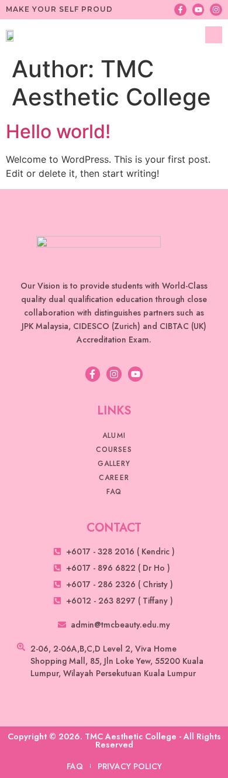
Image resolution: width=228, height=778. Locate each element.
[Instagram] (216, 10)
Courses (114, 449)
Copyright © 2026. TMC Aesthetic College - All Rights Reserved (114, 740)
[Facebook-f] (180, 10)
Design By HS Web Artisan (114, 759)
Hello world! (58, 131)
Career (114, 477)
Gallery (114, 463)
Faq (114, 491)
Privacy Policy (130, 766)
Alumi (114, 435)
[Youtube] (198, 10)
